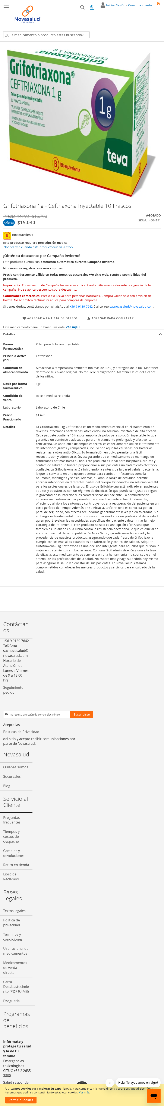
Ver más (84, 1092)
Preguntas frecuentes (11, 820)
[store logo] (27, 14)
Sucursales (12, 776)
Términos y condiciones (13, 937)
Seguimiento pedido (13, 690)
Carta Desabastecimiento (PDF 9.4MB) (16, 987)
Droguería (11, 1000)
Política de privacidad (11, 922)
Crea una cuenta (140, 5)
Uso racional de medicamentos (15, 951)
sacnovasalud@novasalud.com (131, 306)
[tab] (82, 334)
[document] (82, 1095)
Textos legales (14, 910)
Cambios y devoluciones (14, 853)
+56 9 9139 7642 (81, 306)
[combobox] (46, 35)
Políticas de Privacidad (21, 731)
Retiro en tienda (16, 864)
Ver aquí (73, 327)
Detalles (9, 334)
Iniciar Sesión (116, 5)
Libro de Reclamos (11, 876)
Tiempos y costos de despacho (11, 836)
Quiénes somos (15, 767)
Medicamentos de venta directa (15, 967)
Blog (6, 785)
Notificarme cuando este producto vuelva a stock (38, 247)
